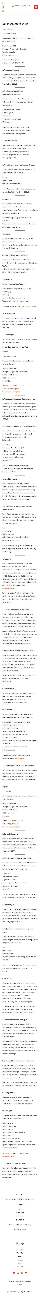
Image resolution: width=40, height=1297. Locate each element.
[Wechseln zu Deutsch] (16, 6)
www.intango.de (14, 392)
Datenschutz (20, 1213)
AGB (20, 1210)
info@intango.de (13, 60)
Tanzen (20, 1260)
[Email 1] (22, 1273)
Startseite (20, 1249)
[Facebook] (14, 1273)
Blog (20, 1263)
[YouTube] (26, 1273)
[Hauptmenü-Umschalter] (36, 7)
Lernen (20, 1256)
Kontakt (20, 1267)
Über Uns (20, 1253)
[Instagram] (18, 1273)
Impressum (20, 1216)
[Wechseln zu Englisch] (26, 6)
